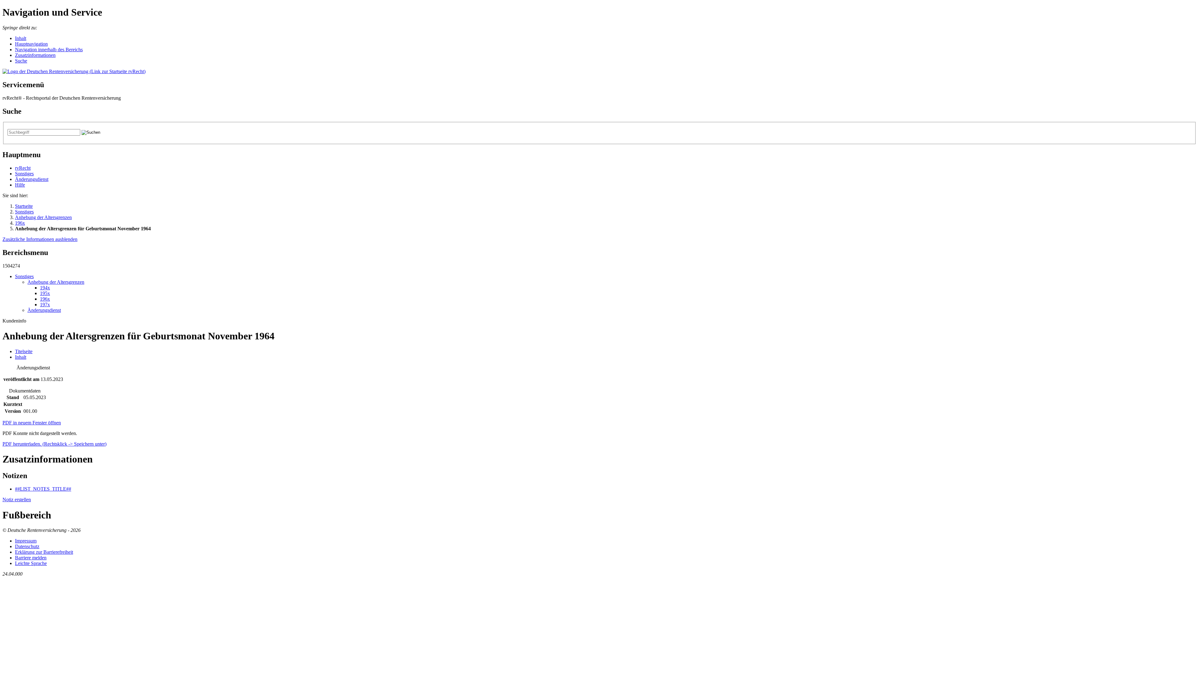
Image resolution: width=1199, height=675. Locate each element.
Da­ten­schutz (27, 546)
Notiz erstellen (16, 499)
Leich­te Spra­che (31, 563)
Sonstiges (24, 173)
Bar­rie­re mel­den (31, 557)
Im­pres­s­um (26, 540)
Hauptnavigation (31, 44)
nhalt (20, 38)
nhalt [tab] (20, 357)
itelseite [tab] (23, 351)
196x (20, 223)
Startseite (24, 206)
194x (45, 287)
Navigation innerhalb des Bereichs (49, 49)
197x (45, 304)
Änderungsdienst (31, 179)
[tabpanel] (599, 390)
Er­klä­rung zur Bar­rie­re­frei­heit (44, 552)
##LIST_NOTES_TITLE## (43, 489)
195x (45, 293)
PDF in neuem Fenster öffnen (31, 422)
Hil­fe (20, 185)
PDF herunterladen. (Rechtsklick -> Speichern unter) (54, 444)
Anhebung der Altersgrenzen (43, 217)
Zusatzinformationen (35, 55)
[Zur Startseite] (74, 71)
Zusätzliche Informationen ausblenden (39, 239)
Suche (21, 60)
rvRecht (23, 168)
